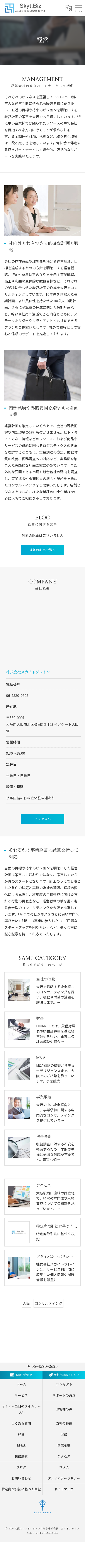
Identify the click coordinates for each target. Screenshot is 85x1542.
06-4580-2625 (17, 695)
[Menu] (78, 8)
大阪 (26, 1303)
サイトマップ (63, 1489)
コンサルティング (48, 1303)
